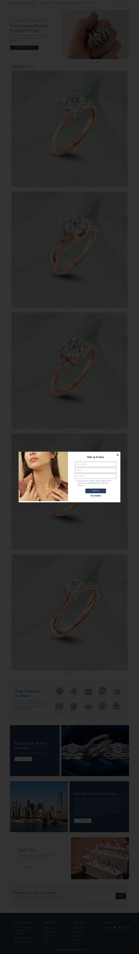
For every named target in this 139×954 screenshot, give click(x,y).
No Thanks (96, 496)
